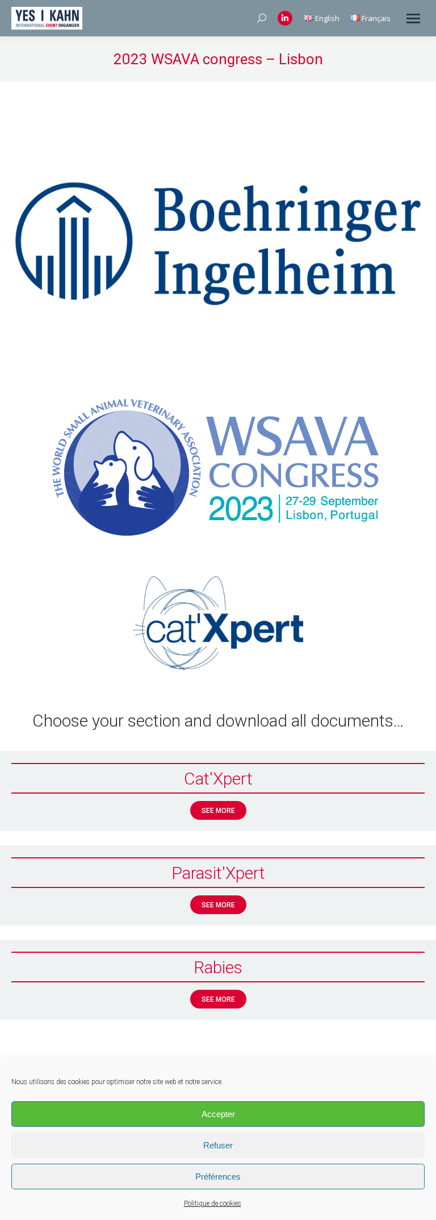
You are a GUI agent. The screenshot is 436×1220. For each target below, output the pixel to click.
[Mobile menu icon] (413, 18)
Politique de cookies (212, 1203)
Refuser (218, 1145)
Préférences (218, 1176)
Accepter (218, 1114)
